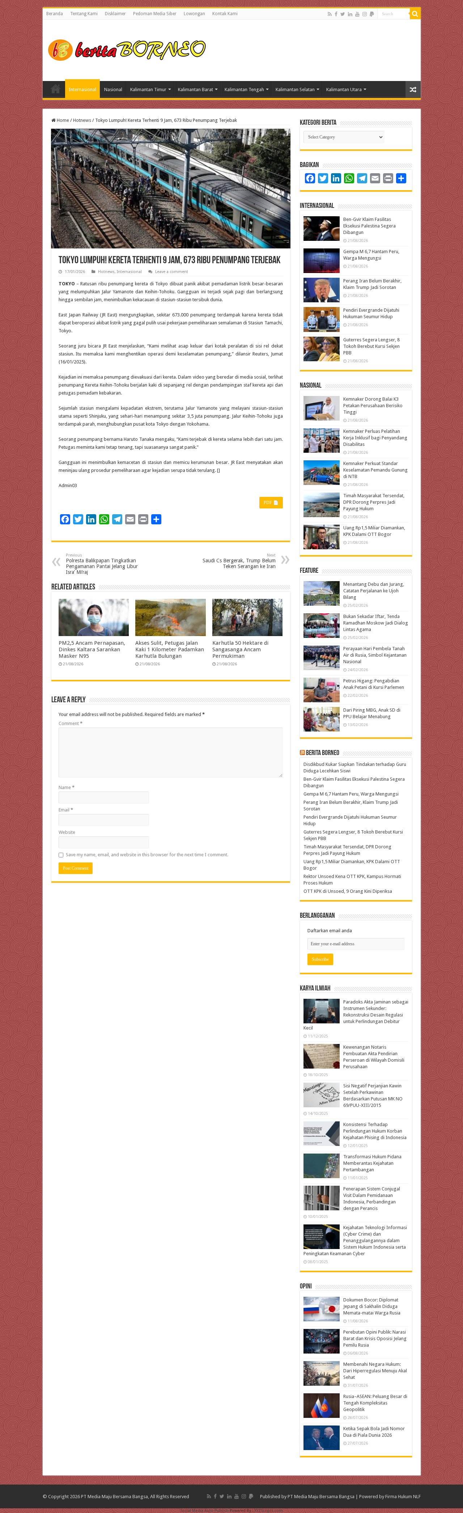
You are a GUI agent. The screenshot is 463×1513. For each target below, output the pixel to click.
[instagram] (365, 14)
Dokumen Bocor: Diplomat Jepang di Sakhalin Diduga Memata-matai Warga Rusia (371, 1306)
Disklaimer (115, 13)
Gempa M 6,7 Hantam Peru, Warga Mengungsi (351, 794)
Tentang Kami (84, 13)
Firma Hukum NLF (403, 1496)
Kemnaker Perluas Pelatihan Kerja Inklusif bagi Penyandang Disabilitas (375, 438)
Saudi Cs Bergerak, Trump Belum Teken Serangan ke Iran (239, 561)
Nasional (113, 89)
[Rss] (329, 14)
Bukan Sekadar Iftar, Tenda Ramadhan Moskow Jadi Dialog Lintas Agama (375, 623)
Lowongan (194, 13)
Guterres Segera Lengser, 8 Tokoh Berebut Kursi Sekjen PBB (371, 346)
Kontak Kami (225, 13)
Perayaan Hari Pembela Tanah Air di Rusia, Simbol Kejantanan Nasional (375, 655)
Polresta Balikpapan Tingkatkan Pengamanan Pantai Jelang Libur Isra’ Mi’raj (102, 564)
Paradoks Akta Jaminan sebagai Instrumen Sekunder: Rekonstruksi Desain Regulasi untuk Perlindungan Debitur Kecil (355, 1015)
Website (67, 832)
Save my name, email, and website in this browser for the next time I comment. (147, 854)
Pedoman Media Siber (155, 13)
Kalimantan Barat (195, 89)
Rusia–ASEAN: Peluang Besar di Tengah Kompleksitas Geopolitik (375, 1403)
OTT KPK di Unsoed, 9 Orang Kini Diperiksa (347, 891)
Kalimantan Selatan (295, 89)
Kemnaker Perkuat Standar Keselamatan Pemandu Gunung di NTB (375, 470)
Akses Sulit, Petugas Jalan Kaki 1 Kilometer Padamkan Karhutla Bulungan (169, 649)
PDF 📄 (271, 502)
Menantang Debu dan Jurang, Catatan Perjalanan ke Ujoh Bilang (373, 590)
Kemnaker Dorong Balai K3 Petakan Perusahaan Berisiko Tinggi (373, 405)
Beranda (54, 13)
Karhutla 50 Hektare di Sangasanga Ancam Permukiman (240, 649)
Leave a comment (171, 271)
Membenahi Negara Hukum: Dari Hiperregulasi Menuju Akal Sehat (375, 1370)
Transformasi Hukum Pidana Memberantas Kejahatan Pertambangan (372, 1163)
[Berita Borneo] (129, 48)
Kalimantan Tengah (244, 89)
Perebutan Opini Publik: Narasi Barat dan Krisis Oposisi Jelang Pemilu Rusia (375, 1338)
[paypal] (372, 14)
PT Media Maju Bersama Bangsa (321, 1496)
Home (55, 88)
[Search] (415, 13)
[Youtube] (357, 14)
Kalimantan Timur (148, 89)
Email (66, 810)
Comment (70, 723)
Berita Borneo (322, 753)
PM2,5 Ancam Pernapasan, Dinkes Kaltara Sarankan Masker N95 (92, 649)
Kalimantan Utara (344, 89)
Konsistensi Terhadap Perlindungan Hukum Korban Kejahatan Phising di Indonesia (375, 1131)
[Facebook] (336, 14)
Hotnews (82, 120)
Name (67, 787)
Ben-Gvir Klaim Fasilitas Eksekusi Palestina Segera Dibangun (369, 226)
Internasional (82, 89)
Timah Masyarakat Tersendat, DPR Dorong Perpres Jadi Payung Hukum (373, 502)
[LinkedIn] (350, 14)
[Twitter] (343, 14)
